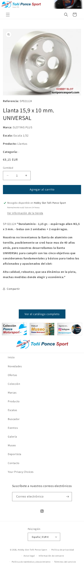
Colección (14, 384)
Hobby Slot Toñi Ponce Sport (32, 549)
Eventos (13, 428)
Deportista (14, 454)
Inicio (11, 357)
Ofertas (12, 375)
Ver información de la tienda (25, 213)
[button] (8, 14)
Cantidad (8, 167)
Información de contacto (51, 555)
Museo (12, 445)
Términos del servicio (65, 561)
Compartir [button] (13, 289)
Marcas (12, 392)
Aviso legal (29, 555)
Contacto (14, 463)
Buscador (14, 419)
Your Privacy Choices (21, 472)
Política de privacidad (62, 549)
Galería (12, 436)
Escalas (12, 410)
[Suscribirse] (67, 496)
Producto (14, 401)
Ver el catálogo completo (42, 314)
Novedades (15, 366)
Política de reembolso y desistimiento (31, 561)
